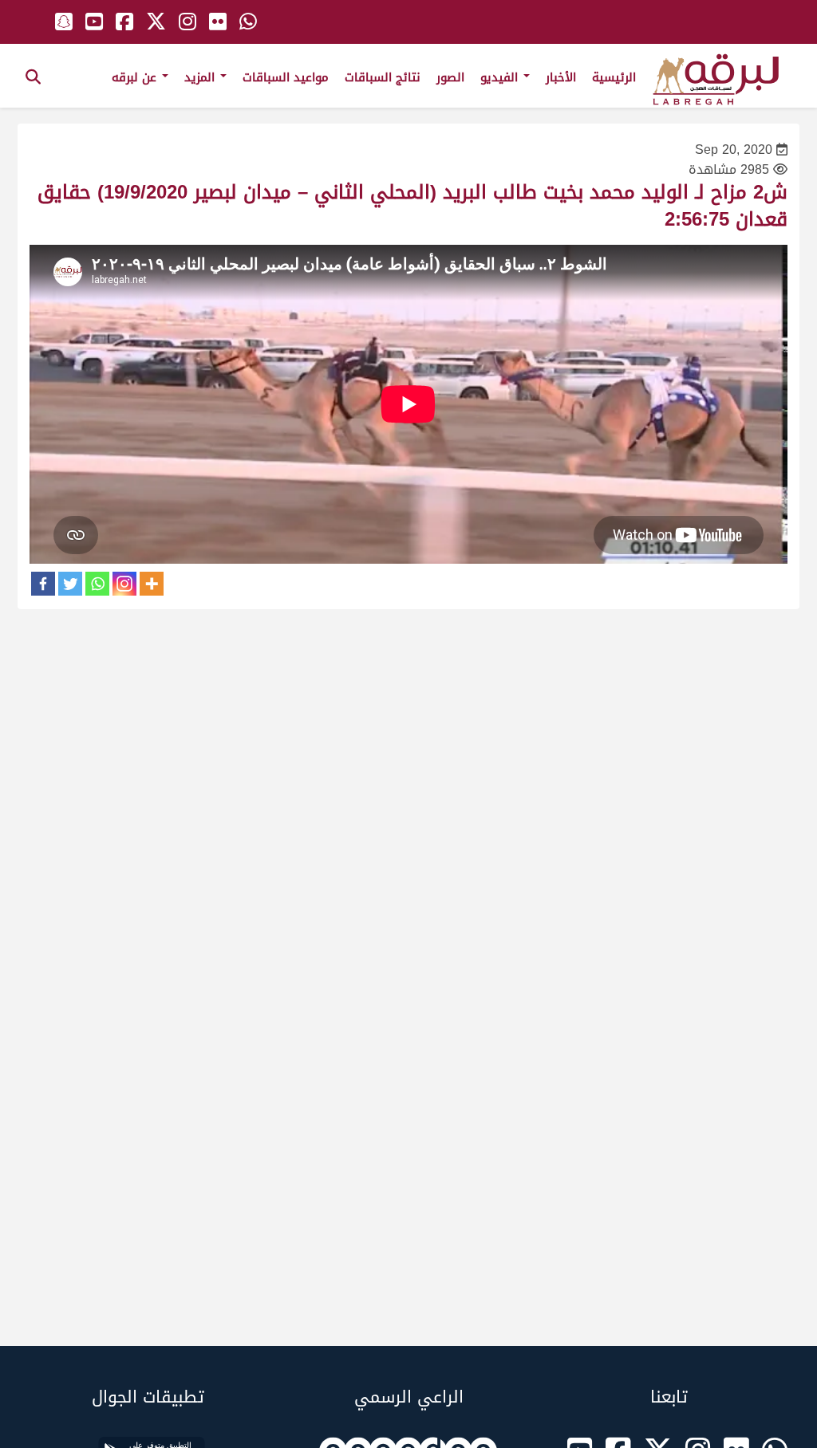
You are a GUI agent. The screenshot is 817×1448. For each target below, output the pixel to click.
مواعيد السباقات (286, 77)
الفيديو (501, 77)
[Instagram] (124, 584)
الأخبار (561, 77)
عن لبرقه (136, 77)
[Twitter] (70, 584)
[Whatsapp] (97, 584)
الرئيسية (614, 77)
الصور (450, 77)
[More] (152, 584)
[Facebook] (43, 584)
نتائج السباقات (382, 77)
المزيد (201, 77)
